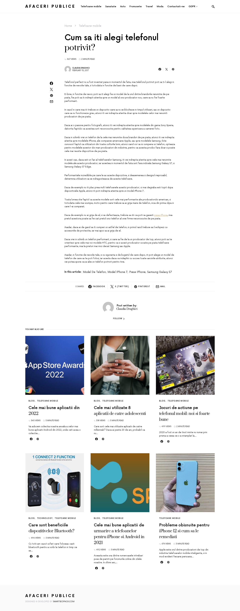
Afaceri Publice (50, 6)
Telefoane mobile (90, 25)
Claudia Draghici (81, 68)
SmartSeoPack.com (63, 601)
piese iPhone (161, 215)
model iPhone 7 (118, 272)
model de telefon (94, 272)
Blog (32, 401)
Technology (45, 518)
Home (68, 25)
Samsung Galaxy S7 (159, 272)
